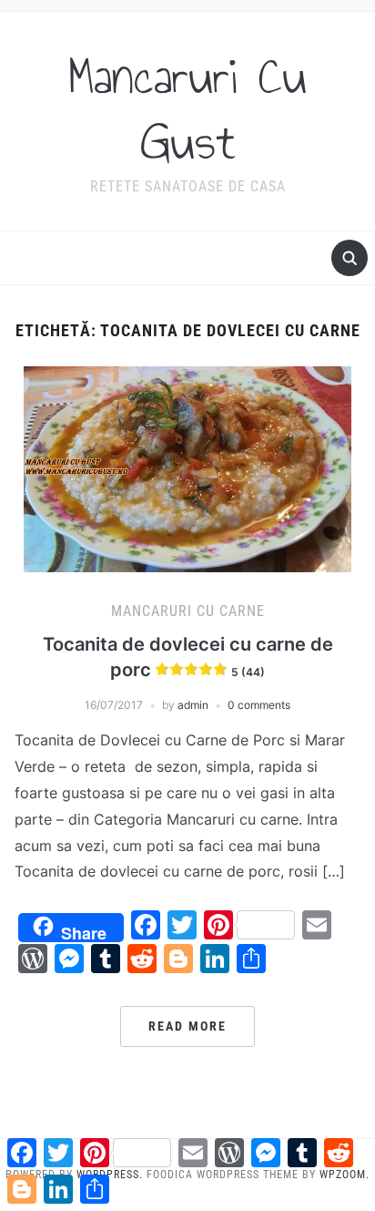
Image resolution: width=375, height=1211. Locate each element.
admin (192, 705)
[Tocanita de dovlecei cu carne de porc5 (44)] (187, 467)
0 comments (259, 705)
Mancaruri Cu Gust (187, 109)
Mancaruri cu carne (188, 611)
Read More (187, 1026)
